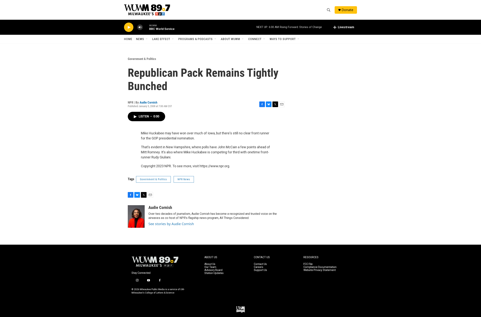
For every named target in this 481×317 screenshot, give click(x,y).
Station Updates (214, 273)
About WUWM (230, 39)
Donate (347, 10)
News (140, 39)
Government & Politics (142, 59)
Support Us (260, 270)
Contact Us (260, 264)
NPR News (184, 179)
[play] (129, 27)
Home (128, 39)
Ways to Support (283, 39)
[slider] (146, 27)
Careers (258, 267)
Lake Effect (161, 39)
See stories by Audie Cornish (171, 224)
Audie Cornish (148, 102)
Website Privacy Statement (319, 270)
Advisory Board (213, 270)
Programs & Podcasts (195, 39)
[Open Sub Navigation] (146, 39)
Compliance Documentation (320, 267)
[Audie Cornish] (136, 216)
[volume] (140, 27)
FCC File (308, 264)
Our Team (210, 267)
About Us (209, 264)
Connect (255, 39)
